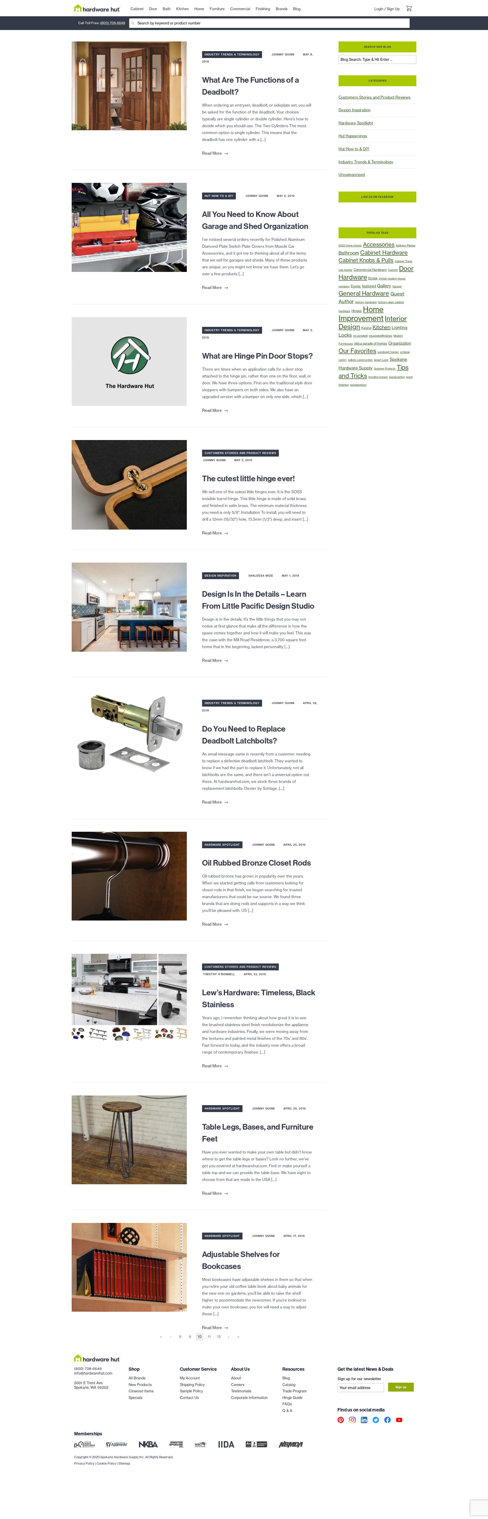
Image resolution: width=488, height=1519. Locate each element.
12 (219, 1336)
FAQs (287, 1404)
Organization (399, 343)
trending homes (378, 377)
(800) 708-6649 (112, 23)
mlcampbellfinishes (380, 336)
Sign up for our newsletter (359, 1379)
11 (209, 1336)
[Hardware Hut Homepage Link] (97, 8)
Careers (237, 1384)
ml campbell (360, 336)
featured (369, 286)
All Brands (137, 1378)
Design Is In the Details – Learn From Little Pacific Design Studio (258, 600)
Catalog (288, 1384)
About (236, 1378)
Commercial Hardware (370, 270)
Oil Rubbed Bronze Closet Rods (256, 863)
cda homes (345, 270)
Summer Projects (384, 368)
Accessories (378, 244)
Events (356, 286)
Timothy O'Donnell (219, 974)
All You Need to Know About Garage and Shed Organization (255, 220)
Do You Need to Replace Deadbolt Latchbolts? (243, 735)
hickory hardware (366, 302)
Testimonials (241, 1391)
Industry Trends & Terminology (232, 54)
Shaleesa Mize (261, 575)
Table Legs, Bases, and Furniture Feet (258, 1133)
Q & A (287, 1410)
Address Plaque (405, 245)
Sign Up (393, 9)
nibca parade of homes (370, 343)
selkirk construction (360, 360)
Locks (345, 335)
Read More (215, 153)
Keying (366, 328)
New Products (140, 1384)
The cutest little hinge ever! (248, 478)
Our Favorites (357, 351)
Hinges (357, 311)
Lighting (399, 327)
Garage (397, 286)
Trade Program (294, 1391)
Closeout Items (141, 1391)
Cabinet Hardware (384, 252)
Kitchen (381, 327)
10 (200, 1336)
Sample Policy (191, 1391)
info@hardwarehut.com (93, 1373)
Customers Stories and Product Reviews (240, 453)
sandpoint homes (388, 352)
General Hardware (364, 293)
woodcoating (397, 377)
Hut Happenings (353, 136)
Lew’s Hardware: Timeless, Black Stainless (258, 998)
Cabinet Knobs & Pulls (366, 260)
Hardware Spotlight (222, 844)
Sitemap (124, 1463)
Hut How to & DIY (219, 196)
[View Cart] (409, 9)
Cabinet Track (403, 261)
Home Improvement (361, 314)
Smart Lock (381, 360)
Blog (286, 1378)
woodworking (358, 385)
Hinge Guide (292, 1397)
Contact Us (189, 1397)
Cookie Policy (106, 1463)
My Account (190, 1378)
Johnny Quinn (283, 54)
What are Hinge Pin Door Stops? (257, 356)
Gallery (384, 285)
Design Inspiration (220, 575)
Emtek (373, 278)
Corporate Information (249, 1397)
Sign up (400, 1387)
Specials (135, 1397)
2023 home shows (350, 245)
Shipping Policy (192, 1384)
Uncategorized (352, 174)
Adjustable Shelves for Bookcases (241, 1260)
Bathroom (349, 253)
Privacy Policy (84, 1463)
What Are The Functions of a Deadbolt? (250, 86)
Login (378, 9)
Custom (393, 270)
